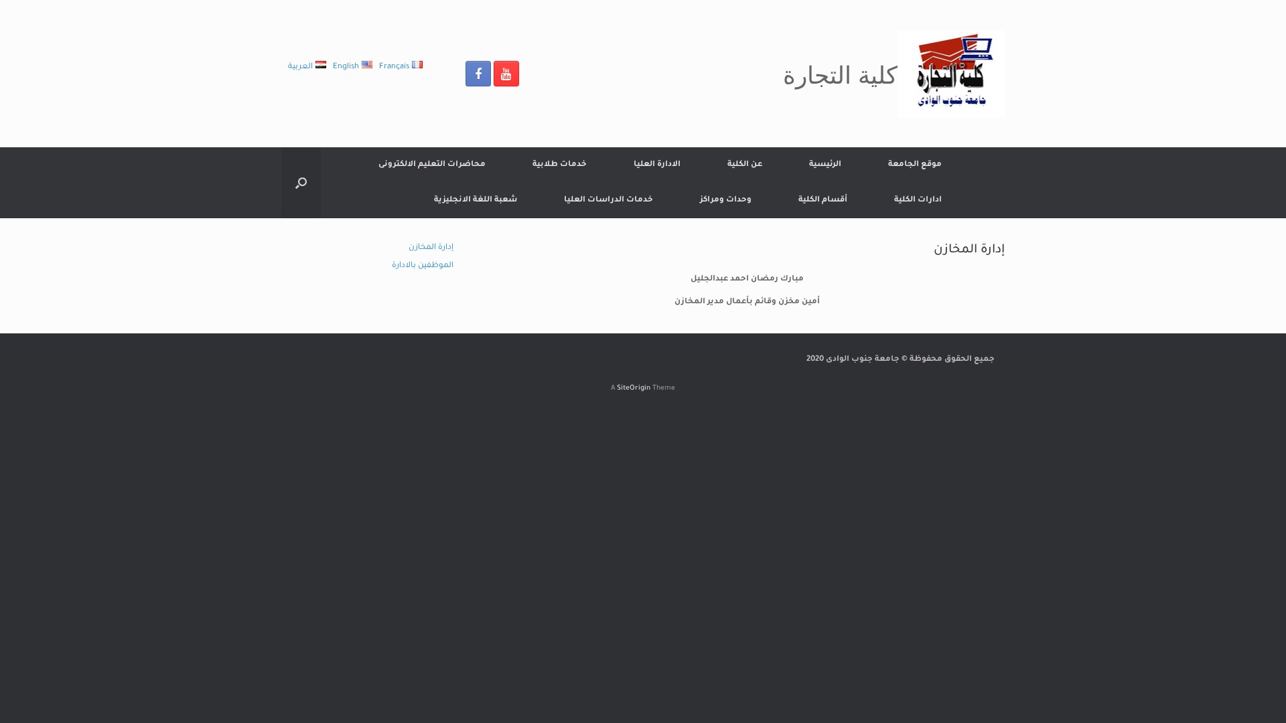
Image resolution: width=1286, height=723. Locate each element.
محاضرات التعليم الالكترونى (432, 165)
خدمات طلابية (559, 165)
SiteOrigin (633, 388)
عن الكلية (744, 165)
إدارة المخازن (431, 248)
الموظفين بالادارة (422, 266)
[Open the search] (301, 182)
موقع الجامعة (915, 165)
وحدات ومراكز (726, 200)
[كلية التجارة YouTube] (506, 73)
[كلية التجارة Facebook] (478, 73)
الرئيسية (825, 165)
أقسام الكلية (822, 200)
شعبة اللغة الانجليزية (475, 200)
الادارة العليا (657, 165)
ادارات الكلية (918, 200)
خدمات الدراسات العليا (608, 200)
